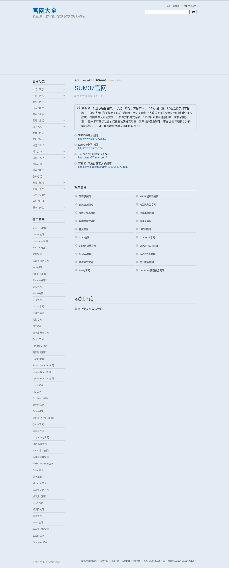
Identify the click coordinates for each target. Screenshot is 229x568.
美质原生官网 (86, 262)
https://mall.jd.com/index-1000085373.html (103, 166)
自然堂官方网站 (87, 221)
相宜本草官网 (147, 212)
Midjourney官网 (41, 437)
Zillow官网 (38, 470)
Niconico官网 (39, 483)
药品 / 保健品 (39, 195)
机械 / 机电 (38, 157)
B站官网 (37, 326)
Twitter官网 (38, 234)
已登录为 (85, 308)
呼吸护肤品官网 (87, 212)
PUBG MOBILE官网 (43, 463)
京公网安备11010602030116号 (182, 561)
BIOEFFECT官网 (149, 245)
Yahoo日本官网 (41, 450)
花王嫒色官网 (147, 262)
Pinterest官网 (40, 280)
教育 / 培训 (38, 133)
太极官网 (37, 319)
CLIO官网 (84, 237)
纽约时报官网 (40, 273)
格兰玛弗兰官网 (148, 204)
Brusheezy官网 (40, 398)
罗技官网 (37, 254)
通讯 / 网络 (38, 201)
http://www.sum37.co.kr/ (92, 138)
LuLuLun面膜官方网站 (152, 270)
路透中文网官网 (41, 489)
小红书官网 (38, 313)
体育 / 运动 (38, 95)
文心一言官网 (40, 228)
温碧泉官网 (85, 196)
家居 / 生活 (38, 120)
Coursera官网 (40, 542)
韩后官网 (83, 229)
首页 (77, 80)
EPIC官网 (38, 476)
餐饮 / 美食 (38, 207)
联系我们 (137, 561)
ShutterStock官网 (42, 372)
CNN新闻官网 (40, 444)
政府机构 (37, 126)
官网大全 (45, 10)
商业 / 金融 (38, 114)
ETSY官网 (38, 503)
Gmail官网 (38, 293)
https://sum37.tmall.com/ (92, 157)
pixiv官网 (37, 287)
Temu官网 (38, 385)
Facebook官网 (40, 241)
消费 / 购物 (38, 170)
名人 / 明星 (38, 108)
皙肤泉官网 (145, 221)
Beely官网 (84, 270)
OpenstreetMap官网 (43, 378)
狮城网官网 (38, 509)
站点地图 (104, 561)
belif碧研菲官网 (87, 245)
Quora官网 (38, 424)
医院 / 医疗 (38, 102)
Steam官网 (38, 431)
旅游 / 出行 (38, 145)
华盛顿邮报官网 (41, 529)
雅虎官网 (37, 516)
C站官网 (37, 391)
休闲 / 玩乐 (38, 89)
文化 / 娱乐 (38, 139)
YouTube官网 (40, 247)
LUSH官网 (145, 229)
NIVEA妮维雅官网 (149, 196)
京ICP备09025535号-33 (154, 561)
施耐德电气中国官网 (43, 417)
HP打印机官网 (40, 345)
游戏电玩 (37, 176)
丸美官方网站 (86, 204)
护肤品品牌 (101, 80)
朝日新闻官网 (40, 352)
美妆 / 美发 (87, 80)
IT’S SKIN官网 (147, 237)
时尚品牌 (37, 151)
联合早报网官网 (41, 260)
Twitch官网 (38, 339)
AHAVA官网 (85, 254)
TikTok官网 (38, 306)
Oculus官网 (39, 411)
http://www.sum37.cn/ (90, 148)
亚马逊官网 (38, 404)
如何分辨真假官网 (89, 561)
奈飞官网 (37, 300)
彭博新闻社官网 (41, 457)
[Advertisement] (114, 49)
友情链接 (126, 561)
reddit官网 (38, 522)
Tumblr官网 (39, 359)
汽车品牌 (37, 164)
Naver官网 (38, 267)
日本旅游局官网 (41, 332)
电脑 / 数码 (38, 182)
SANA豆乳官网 (148, 254)
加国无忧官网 (40, 496)
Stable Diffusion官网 (43, 365)
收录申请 (115, 561)
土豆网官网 (38, 535)
